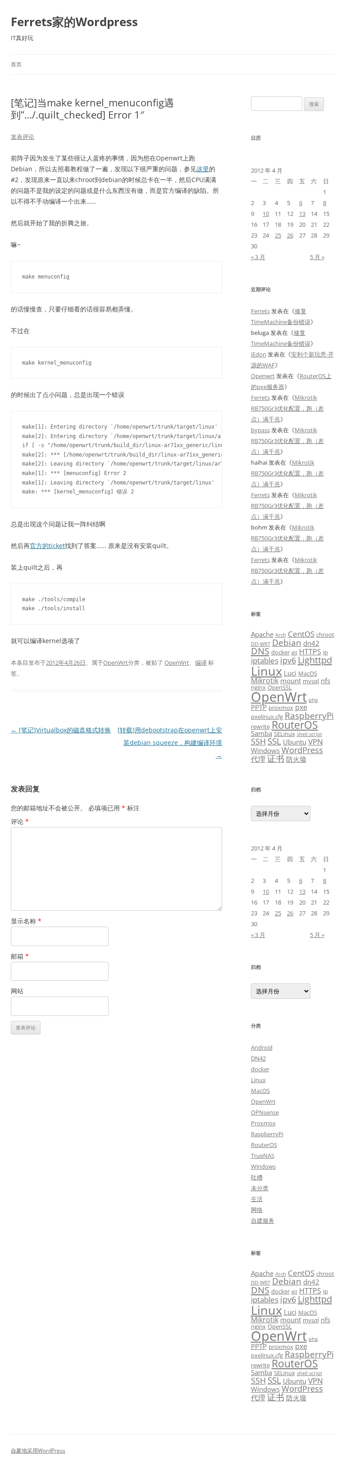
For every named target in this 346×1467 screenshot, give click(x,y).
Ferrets (260, 311)
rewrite (260, 726)
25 (278, 235)
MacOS (307, 673)
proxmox (281, 708)
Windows (265, 750)
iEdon (258, 354)
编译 (201, 662)
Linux (266, 671)
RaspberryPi (309, 715)
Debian (286, 642)
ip (325, 652)
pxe (301, 707)
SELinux (284, 734)
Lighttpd (315, 660)
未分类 (260, 1188)
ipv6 (288, 660)
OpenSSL (280, 687)
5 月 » (317, 257)
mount (290, 680)
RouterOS (295, 725)
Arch (280, 635)
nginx (258, 687)
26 (290, 235)
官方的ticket (47, 545)
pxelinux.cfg (267, 717)
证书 (275, 758)
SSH (258, 741)
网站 (17, 991)
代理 (258, 759)
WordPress (302, 749)
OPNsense (265, 1112)
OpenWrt (115, 662)
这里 (202, 169)
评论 (20, 821)
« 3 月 (258, 257)
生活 (257, 1199)
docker (280, 652)
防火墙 (296, 758)
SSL (274, 741)
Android (262, 1047)
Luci (290, 672)
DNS (260, 651)
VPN (315, 741)
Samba (261, 733)
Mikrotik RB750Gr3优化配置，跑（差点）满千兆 (287, 408)
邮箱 (20, 956)
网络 (257, 1210)
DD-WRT (260, 644)
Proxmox (263, 1123)
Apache (262, 634)
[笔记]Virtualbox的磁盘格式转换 (61, 730)
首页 (16, 64)
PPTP (259, 707)
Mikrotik (264, 681)
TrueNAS (262, 1156)
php (313, 700)
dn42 (311, 643)
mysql (311, 681)
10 (266, 214)
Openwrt (263, 376)
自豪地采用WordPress (38, 1450)
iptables (264, 660)
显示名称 (26, 921)
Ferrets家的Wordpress (74, 22)
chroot (325, 635)
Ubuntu (294, 741)
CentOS (301, 633)
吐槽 (257, 1177)
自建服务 (262, 1220)
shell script (309, 734)
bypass (260, 430)
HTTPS (310, 652)
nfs (325, 680)
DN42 (258, 1058)
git (294, 652)
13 (302, 214)
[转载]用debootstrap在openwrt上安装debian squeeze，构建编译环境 (170, 742)
